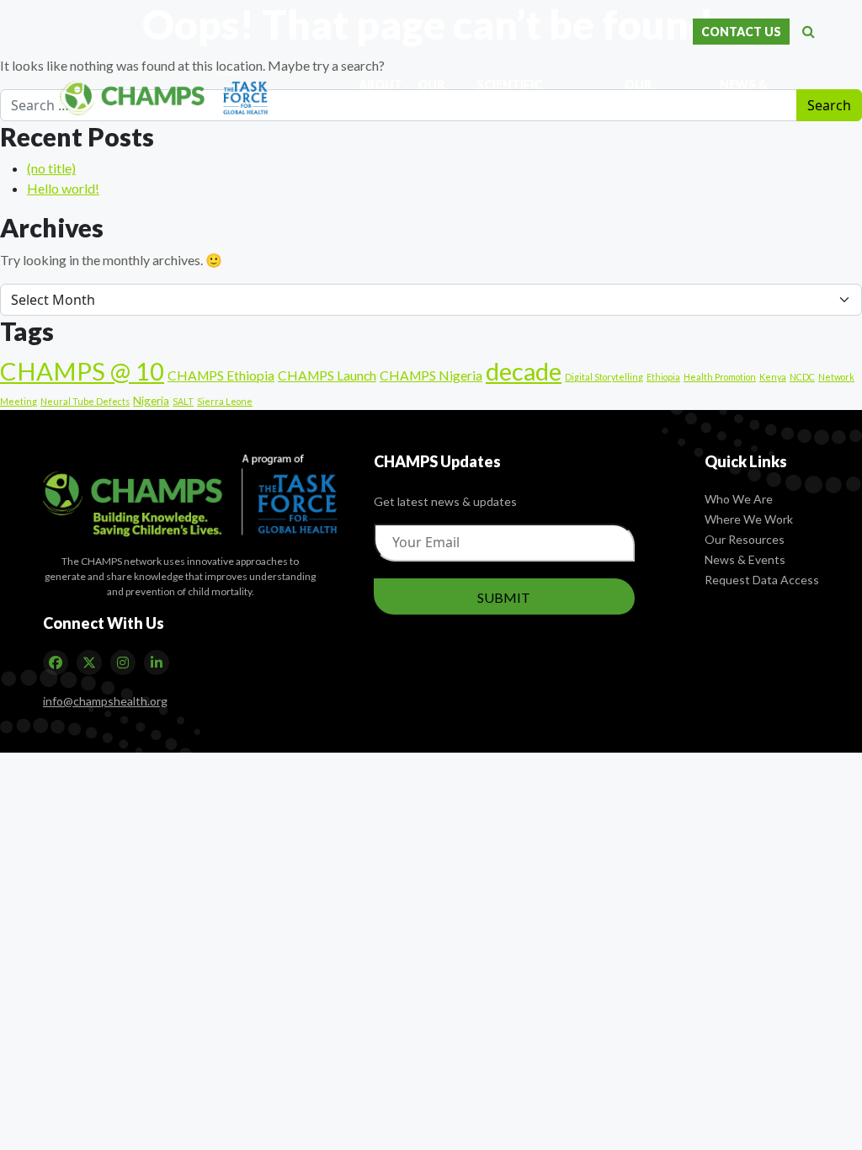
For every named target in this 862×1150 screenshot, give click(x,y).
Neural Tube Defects (85, 401)
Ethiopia (663, 376)
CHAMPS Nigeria (431, 375)
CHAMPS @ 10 (82, 371)
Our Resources (745, 539)
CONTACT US (741, 31)
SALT (183, 401)
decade (523, 371)
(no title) (51, 168)
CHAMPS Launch (327, 375)
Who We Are (739, 499)
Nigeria (151, 400)
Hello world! (63, 188)
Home (340, 95)
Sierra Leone (225, 401)
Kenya (772, 376)
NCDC (802, 376)
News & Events (745, 559)
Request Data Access (762, 579)
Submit (503, 597)
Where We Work (749, 519)
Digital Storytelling (604, 376)
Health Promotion (720, 376)
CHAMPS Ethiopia (221, 375)
